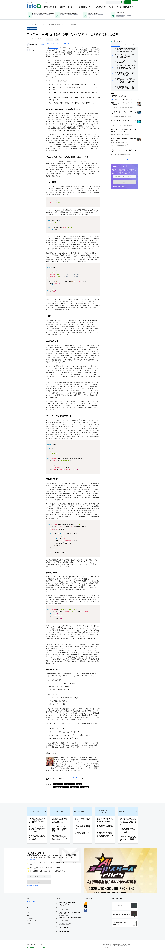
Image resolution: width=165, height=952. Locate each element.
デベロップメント (50, 7)
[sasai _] (28, 50)
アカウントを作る (31, 901)
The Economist (53, 48)
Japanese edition (58, 2)
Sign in (135, 1)
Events (29, 909)
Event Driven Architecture (72, 778)
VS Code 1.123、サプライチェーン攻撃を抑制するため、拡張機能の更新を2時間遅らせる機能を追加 (37, 820)
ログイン (29, 904)
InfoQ (112, 134)
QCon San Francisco (65, 923)
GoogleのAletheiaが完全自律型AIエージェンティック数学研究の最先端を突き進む (105, 820)
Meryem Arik (124, 142)
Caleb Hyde (114, 154)
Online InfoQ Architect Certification (69, 908)
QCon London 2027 (64, 931)
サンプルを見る (124, 173)
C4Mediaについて (31, 920)
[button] (124, 182)
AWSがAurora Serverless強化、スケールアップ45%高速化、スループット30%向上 (126, 56)
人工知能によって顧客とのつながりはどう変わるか (82, 833)
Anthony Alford (115, 142)
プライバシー (106, 947)
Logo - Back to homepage (34, 6)
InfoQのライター (31, 915)
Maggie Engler (123, 144)
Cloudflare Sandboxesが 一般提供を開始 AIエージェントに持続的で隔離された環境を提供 (126, 50)
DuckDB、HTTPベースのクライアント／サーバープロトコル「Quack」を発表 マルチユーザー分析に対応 (105, 834)
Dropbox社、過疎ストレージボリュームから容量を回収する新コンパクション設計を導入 (126, 73)
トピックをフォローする (92, 778)
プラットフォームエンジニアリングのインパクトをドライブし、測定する (82, 820)
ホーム (28, 898)
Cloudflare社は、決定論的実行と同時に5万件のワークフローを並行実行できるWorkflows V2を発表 (126, 67)
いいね (51, 39)
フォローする (42, 44)
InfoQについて (30, 918)
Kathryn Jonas (34, 44)
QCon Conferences (32, 907)
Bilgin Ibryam (114, 116)
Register (128, 1)
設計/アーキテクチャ (67, 7)
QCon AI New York (64, 927)
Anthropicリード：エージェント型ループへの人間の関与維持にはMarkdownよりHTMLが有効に (37, 829)
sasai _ (32, 50)
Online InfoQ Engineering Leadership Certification (70, 912)
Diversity (29, 923)
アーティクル (41, 24)
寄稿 (28, 912)
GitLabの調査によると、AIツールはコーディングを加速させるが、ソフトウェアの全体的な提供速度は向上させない (128, 821)
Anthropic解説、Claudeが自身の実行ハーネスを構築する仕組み (105, 827)
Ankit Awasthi (114, 107)
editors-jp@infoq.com (43, 946)
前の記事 (125, 159)
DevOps (79, 784)
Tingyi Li (130, 144)
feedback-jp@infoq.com (30, 946)
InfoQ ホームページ (31, 24)
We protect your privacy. (118, 186)
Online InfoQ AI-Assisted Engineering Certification (70, 918)
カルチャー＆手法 (115, 7)
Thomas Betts (114, 125)
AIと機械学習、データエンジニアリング (91, 7)
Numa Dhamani (114, 144)
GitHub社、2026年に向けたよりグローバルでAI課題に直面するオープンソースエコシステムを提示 (37, 837)
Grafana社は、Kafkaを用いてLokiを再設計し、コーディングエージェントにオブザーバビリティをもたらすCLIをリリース (126, 80)
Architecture (74, 787)
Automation (85, 787)
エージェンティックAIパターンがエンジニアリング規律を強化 (82, 827)
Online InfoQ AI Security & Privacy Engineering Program (69, 903)
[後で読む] (57, 39)
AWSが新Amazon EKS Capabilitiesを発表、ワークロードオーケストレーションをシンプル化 (128, 830)
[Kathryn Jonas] (28, 44)
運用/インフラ (128, 7)
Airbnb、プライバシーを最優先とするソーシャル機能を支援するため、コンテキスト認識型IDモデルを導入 (59, 829)
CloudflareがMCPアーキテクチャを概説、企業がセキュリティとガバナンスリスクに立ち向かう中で (126, 87)
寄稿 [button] (66, 2)
